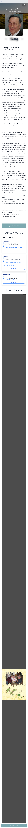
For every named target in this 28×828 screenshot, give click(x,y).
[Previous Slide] (3, 684)
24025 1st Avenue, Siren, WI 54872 (13, 262)
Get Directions (13, 250)
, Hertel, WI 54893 (10, 279)
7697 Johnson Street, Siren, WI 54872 (14, 247)
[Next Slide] (24, 684)
